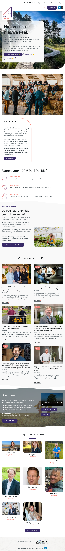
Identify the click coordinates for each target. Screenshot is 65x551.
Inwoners (11, 498)
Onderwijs (32, 489)
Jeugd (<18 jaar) (10, 455)
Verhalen (54, 3)
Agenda (61, 3)
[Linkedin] (59, 7)
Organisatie (32, 457)
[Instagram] (62, 7)
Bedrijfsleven (54, 463)
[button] (44, 7)
